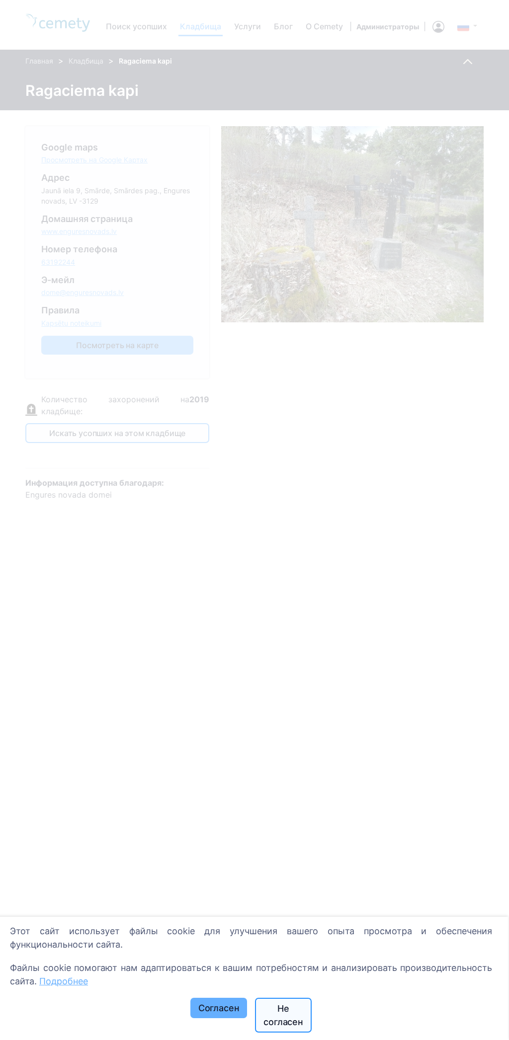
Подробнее (63, 981)
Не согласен (283, 1015)
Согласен (219, 1008)
